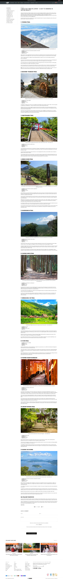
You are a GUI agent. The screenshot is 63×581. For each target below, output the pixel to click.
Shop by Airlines (26, 2)
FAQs (14, 568)
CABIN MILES (32, 2)
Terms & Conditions (48, 578)
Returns (15, 564)
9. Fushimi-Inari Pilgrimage (10, 19)
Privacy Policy (52, 578)
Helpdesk (15, 563)
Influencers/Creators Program (28, 566)
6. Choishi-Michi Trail (9, 15)
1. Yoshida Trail (8, 9)
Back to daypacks (32, 533)
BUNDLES (22, 2)
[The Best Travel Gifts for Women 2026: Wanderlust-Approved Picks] (31, 547)
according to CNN (49, 68)
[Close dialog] (0, 577)
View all (55, 540)
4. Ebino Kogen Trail (9, 13)
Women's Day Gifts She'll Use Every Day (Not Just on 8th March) (49, 555)
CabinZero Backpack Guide (17, 569)
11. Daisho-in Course (9, 21)
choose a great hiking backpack (39, 15)
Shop (16, 2)
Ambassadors (27, 567)
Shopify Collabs (27, 564)
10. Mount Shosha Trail (9, 20)
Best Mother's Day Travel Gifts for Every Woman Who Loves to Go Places (14, 555)
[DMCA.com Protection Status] (30, 578)
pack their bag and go (24, 15)
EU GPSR (7, 569)
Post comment (39, 524)
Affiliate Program (27, 563)
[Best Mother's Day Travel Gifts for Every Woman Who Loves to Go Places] (14, 547)
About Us (7, 563)
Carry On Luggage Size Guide (18, 570)
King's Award (7, 568)
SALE (18, 2)
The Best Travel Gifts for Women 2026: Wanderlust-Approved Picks (31, 555)
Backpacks (12, 2)
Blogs (36, 2)
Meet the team (8, 564)
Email (40, 513)
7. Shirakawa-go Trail (9, 16)
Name (22, 513)
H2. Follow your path (9, 22)
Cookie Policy (55, 578)
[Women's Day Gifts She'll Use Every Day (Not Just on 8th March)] (49, 547)
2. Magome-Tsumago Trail (10, 10)
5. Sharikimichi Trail (9, 14)
